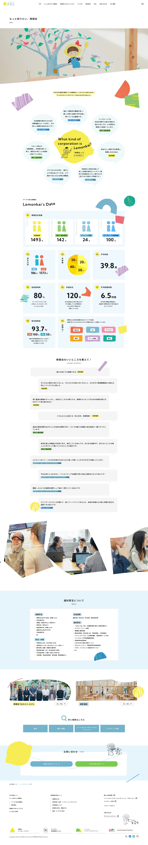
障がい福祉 (61, 728)
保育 (35, 728)
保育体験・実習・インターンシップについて (64, 802)
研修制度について (57, 805)
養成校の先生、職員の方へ (59, 808)
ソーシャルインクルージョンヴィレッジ (87, 728)
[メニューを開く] (142, 4)
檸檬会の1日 (55, 799)
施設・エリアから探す (58, 811)
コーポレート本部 (113, 728)
